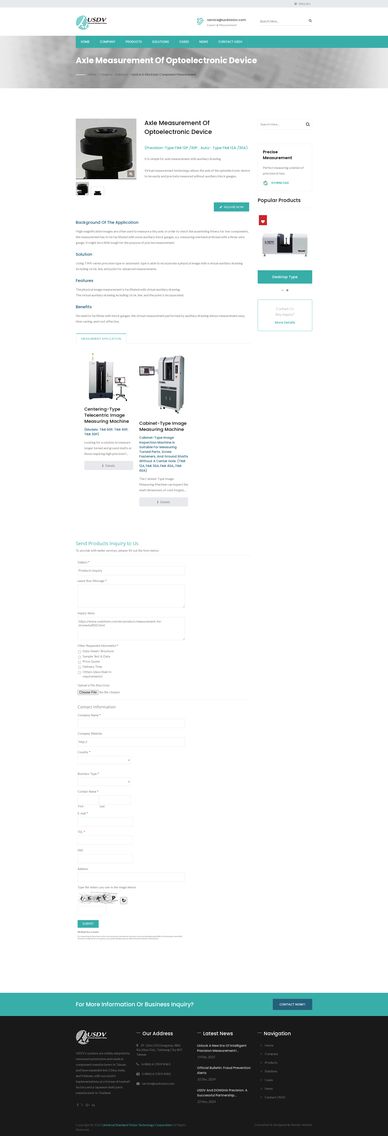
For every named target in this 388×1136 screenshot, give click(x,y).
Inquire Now (234, 207)
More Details (285, 322)
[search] (309, 20)
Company (107, 42)
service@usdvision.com (226, 20)
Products (133, 42)
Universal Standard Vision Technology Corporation (137, 1125)
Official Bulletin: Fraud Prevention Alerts (224, 1070)
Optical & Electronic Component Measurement (163, 74)
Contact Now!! (292, 1004)
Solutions (160, 42)
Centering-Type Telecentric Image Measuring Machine (106, 415)
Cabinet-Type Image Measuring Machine (163, 426)
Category (105, 74)
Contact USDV (230, 42)
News (203, 42)
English (304, 3)
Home (85, 42)
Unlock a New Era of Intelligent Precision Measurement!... (222, 1048)
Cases (184, 42)
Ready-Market (301, 1125)
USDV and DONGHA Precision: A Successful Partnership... (222, 1093)
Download (280, 183)
